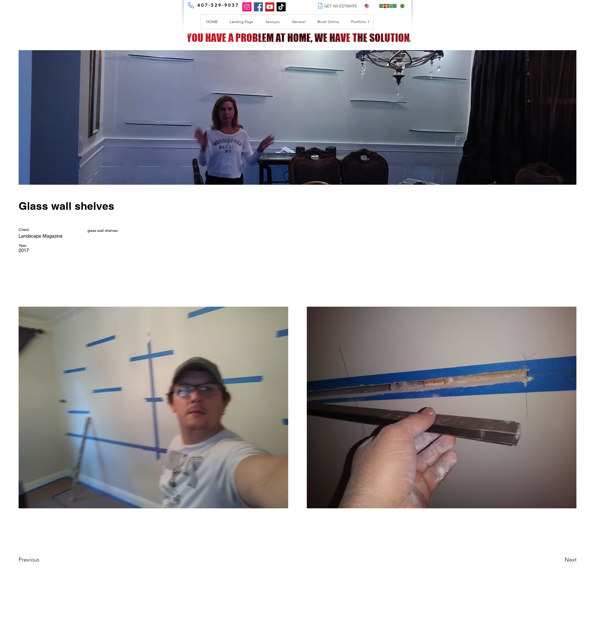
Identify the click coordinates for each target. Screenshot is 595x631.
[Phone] (190, 5)
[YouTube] (269, 6)
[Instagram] (246, 6)
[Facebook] (258, 6)
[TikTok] (281, 6)
